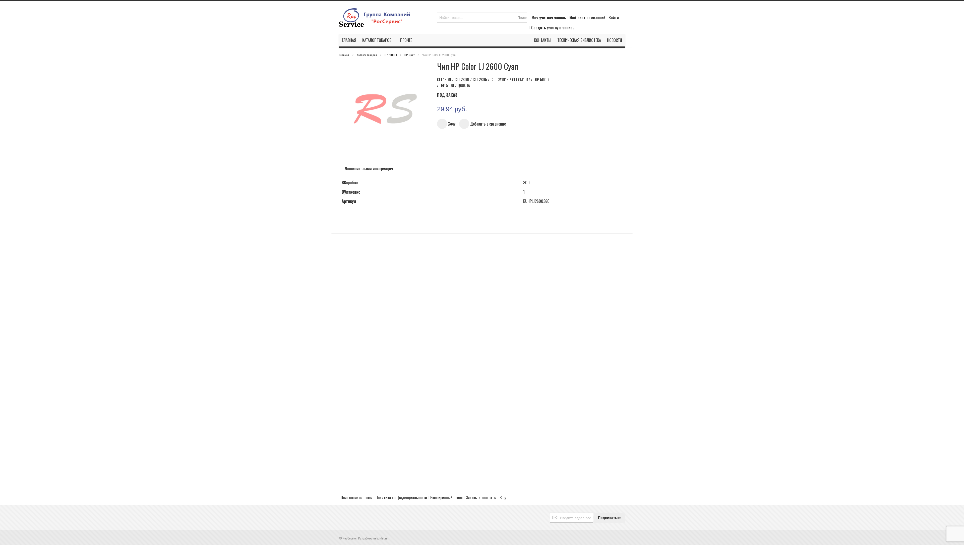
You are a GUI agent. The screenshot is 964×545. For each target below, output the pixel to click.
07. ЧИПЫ (391, 55)
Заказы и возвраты (481, 498)
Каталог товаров (367, 55)
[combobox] (482, 18)
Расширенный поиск (446, 498)
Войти (614, 18)
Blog (503, 498)
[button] (446, 124)
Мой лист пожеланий (587, 18)
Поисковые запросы (356, 498)
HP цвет (409, 55)
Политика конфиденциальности (401, 498)
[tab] (369, 168)
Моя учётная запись (548, 18)
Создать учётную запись (552, 28)
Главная (344, 55)
